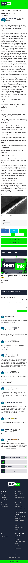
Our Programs (4, 497)
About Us (3, 493)
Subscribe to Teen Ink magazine (19, 528)
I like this (8, 234)
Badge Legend (18, 548)
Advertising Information (20, 497)
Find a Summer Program (11, 471)
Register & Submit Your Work (21, 516)
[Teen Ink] (7, 4)
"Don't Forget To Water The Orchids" (14, 276)
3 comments (5, 282)
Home (2, 10)
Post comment (22, 311)
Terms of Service (4, 506)
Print (3, 194)
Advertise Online (18, 506)
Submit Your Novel (18, 518)
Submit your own (14, 245)
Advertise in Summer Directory (19, 503)
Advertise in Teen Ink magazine (19, 494)
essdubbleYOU (8, 439)
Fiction (8, 10)
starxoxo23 (8, 341)
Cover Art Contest (4, 536)
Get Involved (17, 525)
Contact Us (3, 495)
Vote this (21, 234)
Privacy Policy (4, 504)
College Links (17, 539)
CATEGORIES (13, 561)
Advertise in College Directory (19, 500)
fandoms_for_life (9, 327)
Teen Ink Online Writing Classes (20, 542)
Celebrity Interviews (5, 500)
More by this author (10, 22)
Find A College (8, 466)
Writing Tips (17, 523)
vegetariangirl (8, 316)
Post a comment (13, 239)
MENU (23, 4)
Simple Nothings (16, 10)
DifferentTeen (12, 18)
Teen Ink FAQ (3, 502)
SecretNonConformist (10, 402)
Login (24, 300)
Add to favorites (13, 242)
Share (3, 228)
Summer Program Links (20, 537)
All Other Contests (5, 539)
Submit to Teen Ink (9, 462)
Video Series (17, 546)
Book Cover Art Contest (6, 538)
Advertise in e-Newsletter (20, 508)
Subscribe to (12, 457)
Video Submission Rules (20, 522)
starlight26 (7, 418)
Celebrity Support (4, 499)
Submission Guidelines (19, 520)
